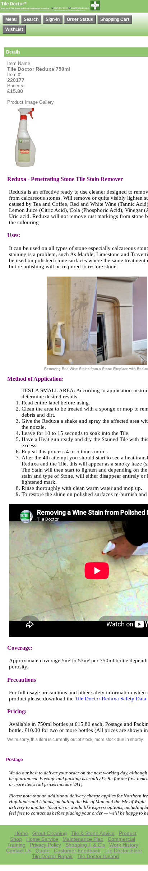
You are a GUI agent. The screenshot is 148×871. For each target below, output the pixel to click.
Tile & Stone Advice (93, 833)
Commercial (121, 839)
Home (21, 833)
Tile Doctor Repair (52, 856)
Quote (43, 850)
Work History (123, 845)
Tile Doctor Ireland (98, 856)
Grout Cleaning (49, 833)
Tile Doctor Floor (123, 850)
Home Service (42, 839)
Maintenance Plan (83, 839)
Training (16, 845)
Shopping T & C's (85, 845)
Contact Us (18, 850)
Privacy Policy (45, 845)
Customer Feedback (77, 850)
